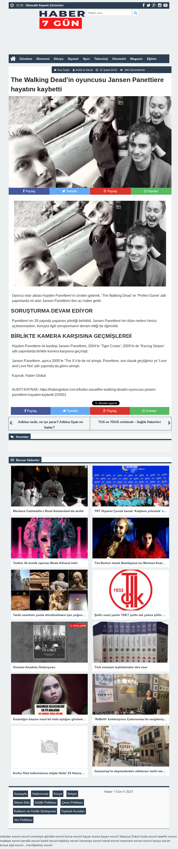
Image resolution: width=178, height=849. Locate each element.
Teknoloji (101, 58)
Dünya (58, 58)
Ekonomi (42, 58)
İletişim (72, 793)
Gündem (26, 58)
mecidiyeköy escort (39, 845)
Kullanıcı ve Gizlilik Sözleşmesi (35, 811)
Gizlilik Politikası (45, 802)
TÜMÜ (41, 67)
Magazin (136, 58)
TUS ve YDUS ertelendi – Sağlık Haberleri (129, 422)
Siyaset (73, 58)
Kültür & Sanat (84, 70)
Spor (86, 58)
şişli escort (16, 845)
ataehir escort (167, 836)
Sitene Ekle (22, 802)
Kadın (15, 67)
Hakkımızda (40, 793)
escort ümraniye (32, 836)
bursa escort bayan (78, 836)
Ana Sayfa (63, 70)
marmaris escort (131, 840)
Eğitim (151, 58)
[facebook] (143, 5)
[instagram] (160, 5)
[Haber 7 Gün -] (62, 19)
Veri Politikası (23, 820)
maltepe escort (10, 840)
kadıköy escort (68, 840)
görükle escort (54, 836)
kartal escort (49, 840)
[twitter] (148, 5)
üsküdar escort (10, 836)
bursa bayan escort (105, 836)
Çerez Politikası (72, 802)
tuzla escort (149, 836)
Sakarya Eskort (129, 836)
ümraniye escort (90, 840)
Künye (58, 793)
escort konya (152, 840)
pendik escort (30, 840)
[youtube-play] (165, 5)
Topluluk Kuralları (73, 811)
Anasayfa (20, 793)
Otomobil (119, 58)
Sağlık (28, 67)
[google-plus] (154, 5)
